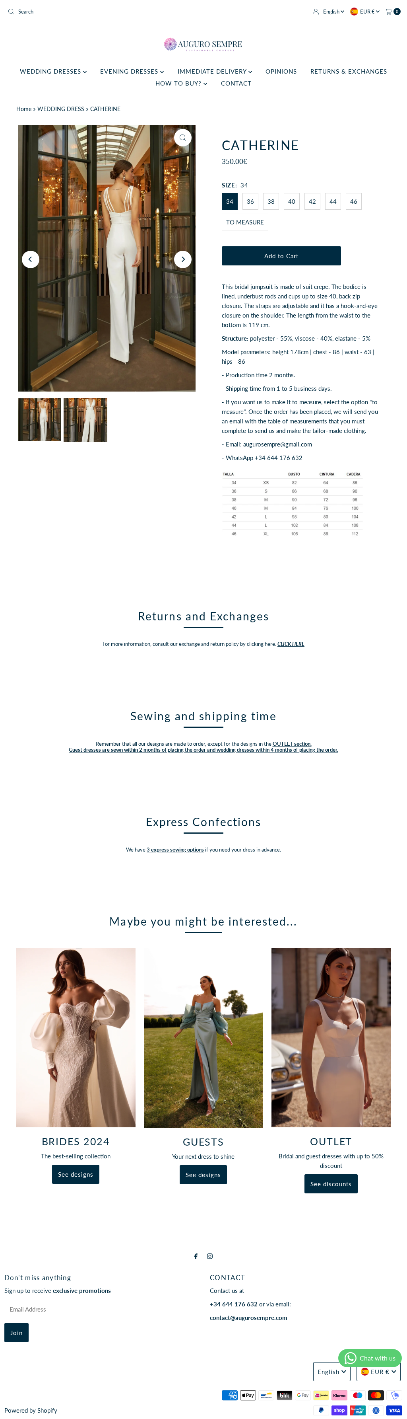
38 (271, 201)
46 (353, 201)
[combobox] (102, 11)
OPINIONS (281, 71)
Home (23, 109)
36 (250, 201)
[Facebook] (196, 1256)
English (332, 11)
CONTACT (236, 83)
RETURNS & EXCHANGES (348, 71)
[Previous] (30, 259)
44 (333, 201)
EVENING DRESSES (130, 71)
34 (229, 201)
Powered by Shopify (30, 1410)
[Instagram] (210, 1256)
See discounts (331, 1183)
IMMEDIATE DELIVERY (213, 71)
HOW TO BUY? (179, 83)
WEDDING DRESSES (51, 71)
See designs (75, 1174)
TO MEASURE (245, 222)
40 (291, 201)
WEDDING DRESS (60, 109)
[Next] (183, 259)
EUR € (368, 11)
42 (312, 201)
